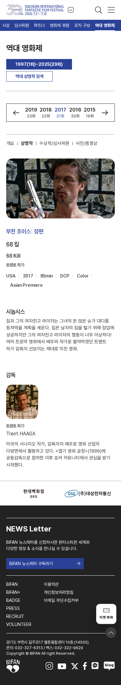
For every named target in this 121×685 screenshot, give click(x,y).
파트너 (39, 25)
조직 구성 (82, 25)
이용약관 (51, 584)
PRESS (13, 608)
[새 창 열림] (33, 493)
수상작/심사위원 (54, 143)
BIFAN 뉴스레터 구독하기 (31, 563)
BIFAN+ (13, 592)
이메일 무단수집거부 (61, 600)
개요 (10, 143)
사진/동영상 (86, 143)
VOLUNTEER (18, 624)
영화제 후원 (59, 25)
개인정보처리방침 (59, 592)
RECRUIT (15, 616)
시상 (6, 25)
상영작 (27, 143)
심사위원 (21, 25)
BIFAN (12, 584)
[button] (16, 112)
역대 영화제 (105, 25)
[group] (31, 112)
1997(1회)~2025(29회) (39, 64)
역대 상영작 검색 (29, 76)
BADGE (13, 600)
